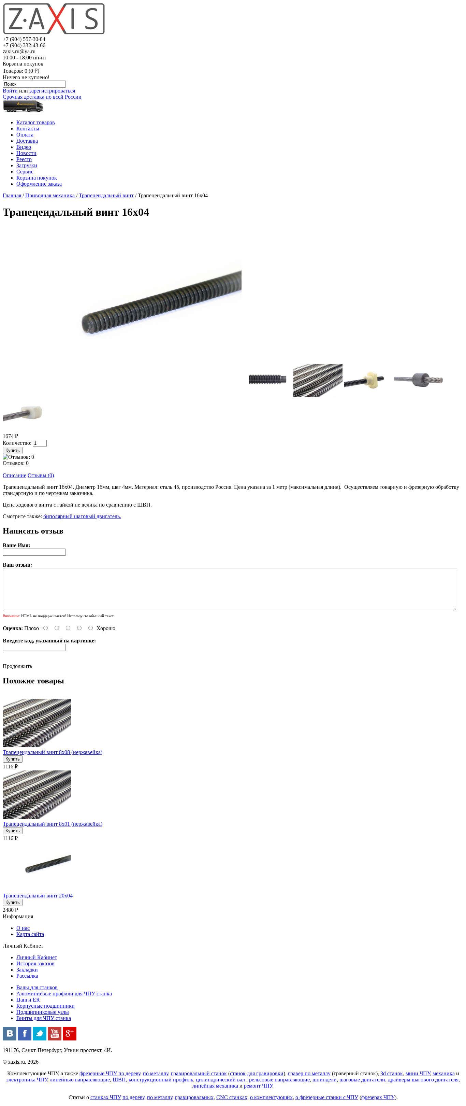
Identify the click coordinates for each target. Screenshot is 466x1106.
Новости (26, 153)
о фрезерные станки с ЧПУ (326, 1097)
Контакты (27, 128)
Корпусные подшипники (45, 1006)
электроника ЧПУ (26, 1079)
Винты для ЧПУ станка (43, 1018)
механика (444, 1073)
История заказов (35, 963)
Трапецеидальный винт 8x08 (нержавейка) (52, 752)
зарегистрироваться (52, 91)
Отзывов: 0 (16, 463)
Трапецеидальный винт (106, 195)
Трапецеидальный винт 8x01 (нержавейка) (52, 824)
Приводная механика (50, 195)
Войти (10, 91)
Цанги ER (28, 1000)
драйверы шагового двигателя (423, 1079)
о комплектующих (271, 1097)
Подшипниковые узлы (42, 1012)
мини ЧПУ (418, 1073)
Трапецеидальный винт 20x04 (38, 895)
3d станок (391, 1073)
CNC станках (231, 1097)
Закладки (27, 970)
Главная (12, 195)
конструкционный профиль (161, 1079)
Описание (14, 475)
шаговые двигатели (362, 1079)
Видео (23, 147)
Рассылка (27, 976)
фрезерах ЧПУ (378, 1097)
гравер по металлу (309, 1073)
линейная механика (215, 1086)
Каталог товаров (35, 122)
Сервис (24, 171)
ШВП (119, 1079)
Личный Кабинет (36, 957)
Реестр (24, 159)
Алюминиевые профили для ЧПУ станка (64, 993)
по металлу (155, 1073)
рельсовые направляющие (279, 1079)
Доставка (27, 141)
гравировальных (194, 1097)
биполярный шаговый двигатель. (82, 516)
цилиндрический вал (220, 1079)
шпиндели (324, 1079)
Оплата (24, 135)
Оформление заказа (39, 184)
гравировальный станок (199, 1073)
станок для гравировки (256, 1073)
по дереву (129, 1073)
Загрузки (26, 165)
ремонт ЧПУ (258, 1086)
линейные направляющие (80, 1079)
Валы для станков (37, 987)
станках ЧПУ (105, 1097)
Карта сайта (30, 934)
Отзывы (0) (41, 475)
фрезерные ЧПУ (98, 1073)
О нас (23, 928)
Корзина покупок (36, 178)
